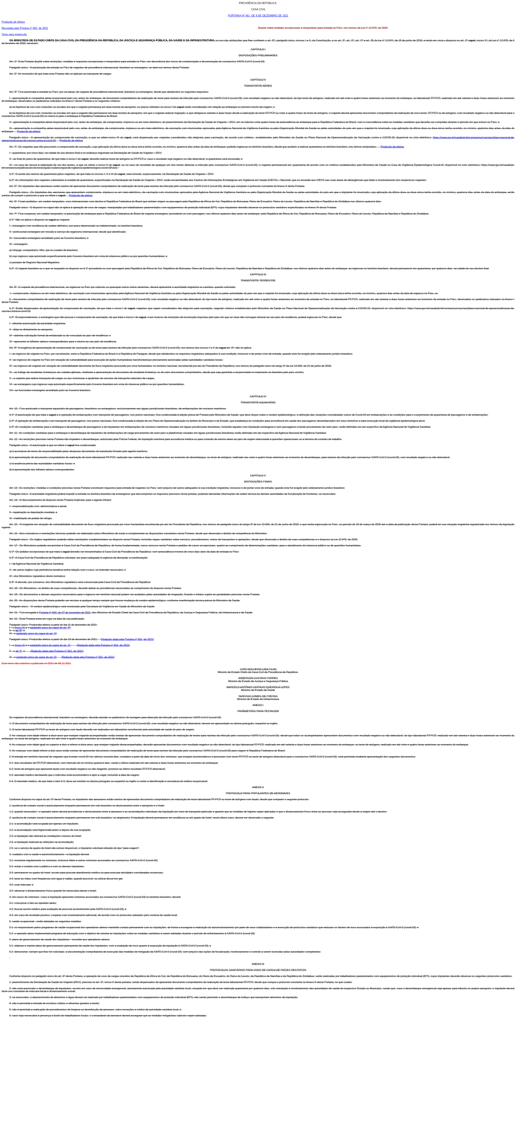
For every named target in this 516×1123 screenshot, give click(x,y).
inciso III (20, 627)
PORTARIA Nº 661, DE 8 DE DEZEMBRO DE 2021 (258, 15)
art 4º (19, 630)
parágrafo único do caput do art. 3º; (50, 645)
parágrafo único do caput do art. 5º (36, 633)
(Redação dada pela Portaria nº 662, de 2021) (127, 639)
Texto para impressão (14, 34)
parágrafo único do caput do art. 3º (50, 627)
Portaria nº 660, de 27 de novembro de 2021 (65, 612)
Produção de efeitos (13, 21)
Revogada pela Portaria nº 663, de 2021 (25, 28)
